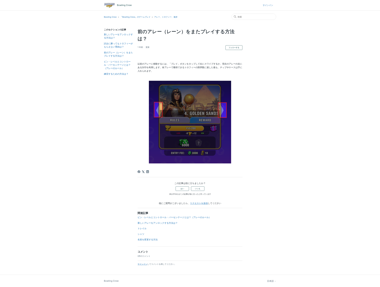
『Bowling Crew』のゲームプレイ (135, 17)
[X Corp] (143, 171)
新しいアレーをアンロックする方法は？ (118, 36)
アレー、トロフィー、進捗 (165, 17)
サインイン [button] (268, 5)
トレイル (142, 228)
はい (182, 188)
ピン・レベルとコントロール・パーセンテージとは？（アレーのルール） (117, 65)
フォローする (234, 47)
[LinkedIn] (147, 171)
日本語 (270, 281)
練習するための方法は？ (116, 73)
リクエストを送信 (199, 203)
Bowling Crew (110, 17)
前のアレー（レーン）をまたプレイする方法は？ (118, 54)
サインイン (142, 264)
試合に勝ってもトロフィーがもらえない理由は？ (118, 45)
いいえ (197, 188)
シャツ (141, 234)
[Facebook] (139, 171)
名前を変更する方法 (148, 239)
